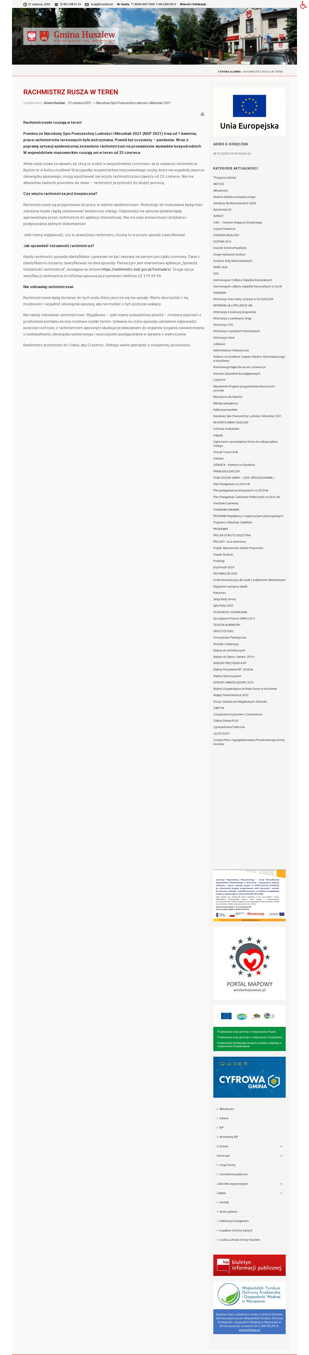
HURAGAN (219, 292)
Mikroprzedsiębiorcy (225, 403)
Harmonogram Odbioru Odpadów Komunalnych (242, 280)
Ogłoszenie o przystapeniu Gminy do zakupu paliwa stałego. (245, 443)
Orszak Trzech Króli (225, 452)
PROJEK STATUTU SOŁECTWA (232, 535)
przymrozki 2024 (223, 567)
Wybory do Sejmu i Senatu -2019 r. (234, 656)
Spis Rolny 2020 (223, 605)
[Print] (202, 114)
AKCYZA (218, 184)
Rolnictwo (219, 593)
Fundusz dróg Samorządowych (232, 260)
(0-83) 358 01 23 (70, 4)
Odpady (218, 435)
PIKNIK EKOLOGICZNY (226, 471)
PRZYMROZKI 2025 (225, 573)
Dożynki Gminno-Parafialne (230, 248)
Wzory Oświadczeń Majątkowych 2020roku (240, 701)
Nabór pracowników (225, 409)
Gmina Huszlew (54, 103)
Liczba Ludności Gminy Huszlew (239, 1239)
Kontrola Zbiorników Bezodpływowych (236, 373)
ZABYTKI (218, 708)
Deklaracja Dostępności (234, 1221)
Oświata (218, 458)
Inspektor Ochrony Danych (235, 1230)
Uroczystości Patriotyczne (229, 637)
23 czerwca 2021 (80, 103)
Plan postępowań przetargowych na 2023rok (240, 490)
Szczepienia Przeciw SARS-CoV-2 (234, 618)
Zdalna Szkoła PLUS (225, 720)
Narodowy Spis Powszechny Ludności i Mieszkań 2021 (133, 103)
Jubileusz (219, 344)
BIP (221, 1127)
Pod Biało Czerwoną (225, 503)
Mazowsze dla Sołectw (227, 396)
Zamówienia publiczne (233, 1174)
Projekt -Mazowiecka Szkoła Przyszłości (238, 548)
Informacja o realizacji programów (234, 312)
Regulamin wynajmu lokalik (230, 586)
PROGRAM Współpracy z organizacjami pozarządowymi (248, 516)
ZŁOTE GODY (221, 733)
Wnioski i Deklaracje (193, 4)
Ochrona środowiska (226, 428)
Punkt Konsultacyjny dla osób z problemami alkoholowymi (249, 580)
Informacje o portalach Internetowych (236, 331)
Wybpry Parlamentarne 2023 (230, 695)
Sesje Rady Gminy (224, 599)
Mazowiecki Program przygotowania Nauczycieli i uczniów (244, 388)
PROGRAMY (220, 529)
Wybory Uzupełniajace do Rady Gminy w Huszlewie (245, 688)
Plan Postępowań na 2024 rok (231, 484)
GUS (216, 273)
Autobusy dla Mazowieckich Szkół (234, 203)
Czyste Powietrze (224, 229)
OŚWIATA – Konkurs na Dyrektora (234, 464)
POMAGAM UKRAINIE (226, 509)
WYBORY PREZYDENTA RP (229, 663)
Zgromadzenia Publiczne (229, 727)
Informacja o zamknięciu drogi (232, 318)
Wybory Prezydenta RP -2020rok (233, 669)
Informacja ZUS (223, 324)
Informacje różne (224, 337)
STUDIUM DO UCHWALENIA (230, 612)
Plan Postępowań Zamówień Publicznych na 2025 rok (246, 497)
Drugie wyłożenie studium (229, 254)
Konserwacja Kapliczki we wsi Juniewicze (239, 367)
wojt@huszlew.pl (102, 4)
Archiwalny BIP (228, 1137)
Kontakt (224, 1202)
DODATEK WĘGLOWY (226, 235)
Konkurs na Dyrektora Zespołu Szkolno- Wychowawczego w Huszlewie (249, 358)
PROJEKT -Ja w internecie (229, 541)
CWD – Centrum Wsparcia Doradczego (237, 222)
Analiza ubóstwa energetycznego (234, 197)
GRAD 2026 (220, 267)
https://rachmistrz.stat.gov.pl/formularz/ (136, 269)
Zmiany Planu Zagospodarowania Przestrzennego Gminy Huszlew (249, 742)
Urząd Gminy (227, 1165)
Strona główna (229, 71)
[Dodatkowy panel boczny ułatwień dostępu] (303, 5)
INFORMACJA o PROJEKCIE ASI (232, 305)
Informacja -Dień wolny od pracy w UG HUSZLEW (243, 299)
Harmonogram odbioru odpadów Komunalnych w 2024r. (247, 286)
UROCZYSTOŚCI (223, 631)
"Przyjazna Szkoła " (225, 177)
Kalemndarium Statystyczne (231, 350)
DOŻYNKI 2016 (222, 241)
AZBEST (218, 216)
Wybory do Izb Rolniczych (229, 650)
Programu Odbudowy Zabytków (232, 522)
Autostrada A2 (222, 209)
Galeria (223, 1118)
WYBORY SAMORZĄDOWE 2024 (233, 682)
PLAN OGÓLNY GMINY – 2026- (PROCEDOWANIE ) (243, 477)
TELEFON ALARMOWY (226, 625)
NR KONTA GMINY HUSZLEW (230, 422)
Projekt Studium (223, 554)
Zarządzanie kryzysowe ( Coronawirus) (237, 714)
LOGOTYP (219, 380)
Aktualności (220, 190)
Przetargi (219, 561)
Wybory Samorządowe (227, 676)
